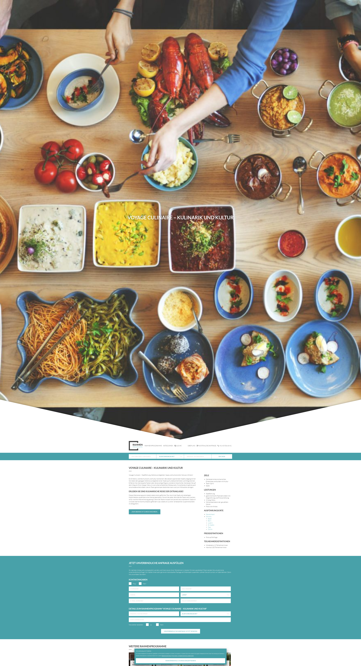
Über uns (191, 446)
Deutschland (210, 514)
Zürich (210, 529)
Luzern (210, 523)
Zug (209, 527)
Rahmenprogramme (153, 446)
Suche (179, 446)
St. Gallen (211, 525)
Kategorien (168, 446)
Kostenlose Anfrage (207, 446)
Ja (151, 625)
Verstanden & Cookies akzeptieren (180, 660)
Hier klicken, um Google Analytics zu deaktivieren (183, 655)
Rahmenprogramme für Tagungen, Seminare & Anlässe (136, 445)
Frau (134, 584)
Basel (210, 519)
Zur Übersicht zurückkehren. (145, 512)
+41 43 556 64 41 (225, 446)
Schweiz (209, 516)
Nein (161, 625)
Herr (144, 584)
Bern (209, 521)
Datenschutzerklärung (167, 655)
